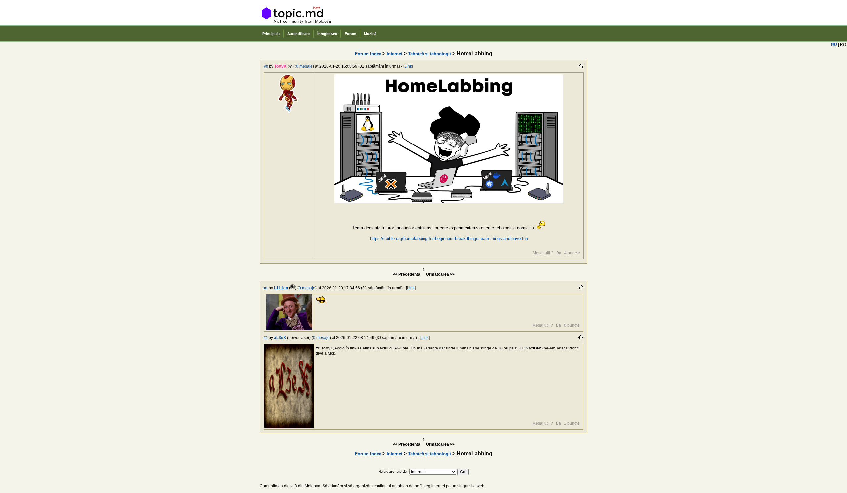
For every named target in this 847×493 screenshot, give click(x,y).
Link (408, 66)
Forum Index (368, 53)
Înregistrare (327, 34)
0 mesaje (304, 66)
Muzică (370, 34)
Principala (271, 34)
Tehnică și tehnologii (429, 53)
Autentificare (298, 34)
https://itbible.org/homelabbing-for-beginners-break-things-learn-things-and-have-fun (449, 238)
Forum (350, 34)
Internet (394, 53)
